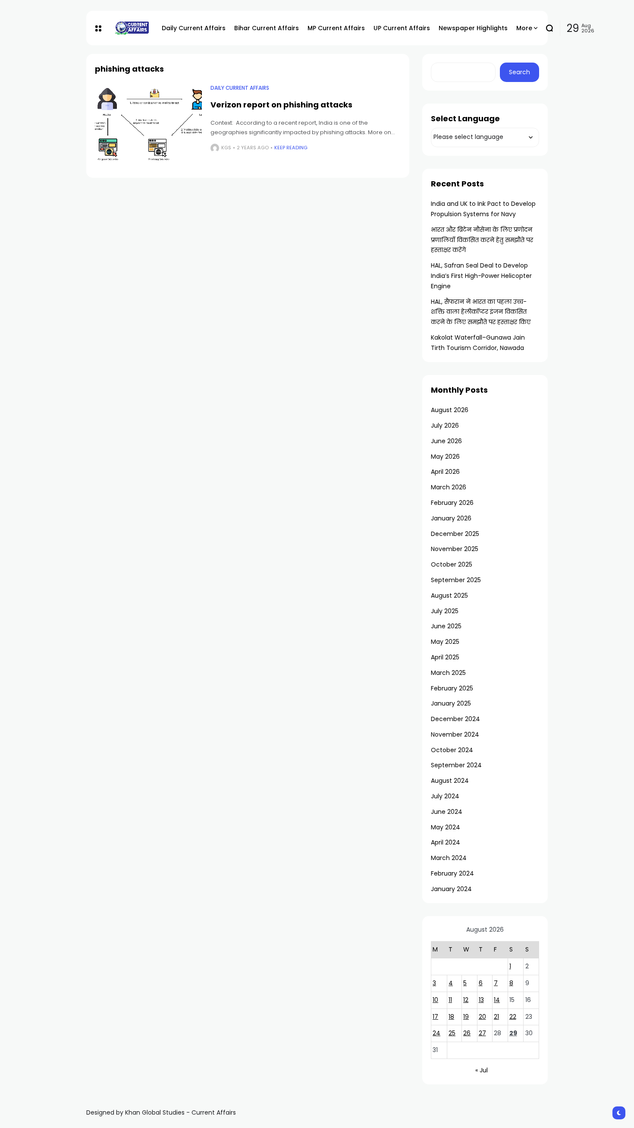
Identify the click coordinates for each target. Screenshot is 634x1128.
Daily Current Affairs (239, 88)
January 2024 (451, 889)
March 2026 (448, 487)
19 (466, 1016)
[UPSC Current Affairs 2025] (131, 28)
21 (496, 1016)
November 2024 (455, 734)
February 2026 (452, 502)
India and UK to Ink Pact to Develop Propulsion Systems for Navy (483, 208)
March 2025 (448, 672)
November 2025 (454, 549)
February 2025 (452, 688)
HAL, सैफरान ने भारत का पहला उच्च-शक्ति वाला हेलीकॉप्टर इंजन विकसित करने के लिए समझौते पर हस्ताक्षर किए (480, 312)
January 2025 (451, 703)
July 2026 (445, 425)
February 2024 (452, 873)
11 (450, 1000)
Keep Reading (291, 147)
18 (451, 1016)
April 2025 (445, 657)
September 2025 (456, 580)
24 (436, 1033)
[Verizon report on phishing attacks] (148, 125)
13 (481, 1000)
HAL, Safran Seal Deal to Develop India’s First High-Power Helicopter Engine (481, 275)
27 (482, 1033)
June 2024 (446, 811)
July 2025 (444, 611)
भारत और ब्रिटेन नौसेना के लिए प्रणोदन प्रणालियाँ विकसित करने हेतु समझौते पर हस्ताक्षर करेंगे (482, 240)
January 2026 (451, 518)
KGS (226, 147)
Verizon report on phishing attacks (281, 104)
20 (482, 1016)
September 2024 (456, 765)
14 (497, 1000)
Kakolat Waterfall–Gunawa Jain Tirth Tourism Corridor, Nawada (478, 342)
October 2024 (452, 750)
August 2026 (449, 410)
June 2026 (446, 441)
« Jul (481, 1070)
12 (465, 1000)
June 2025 (446, 626)
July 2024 (445, 796)
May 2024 (445, 827)
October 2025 (451, 564)
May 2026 (445, 456)
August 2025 (449, 595)
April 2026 (445, 471)
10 (435, 1000)
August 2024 (450, 780)
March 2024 (449, 858)
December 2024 (455, 719)
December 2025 (455, 533)
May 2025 (445, 641)
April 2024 (445, 842)
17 (435, 1016)
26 (467, 1033)
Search (519, 72)
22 (512, 1016)
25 (452, 1033)
